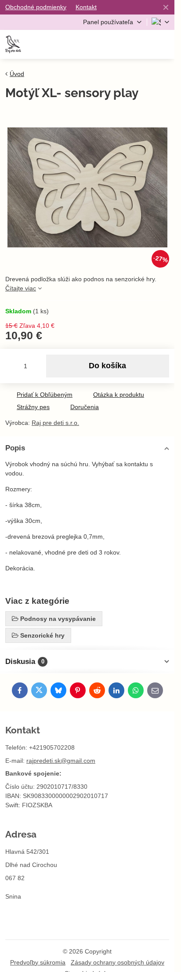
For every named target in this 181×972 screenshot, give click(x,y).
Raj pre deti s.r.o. (55, 422)
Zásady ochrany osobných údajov (117, 962)
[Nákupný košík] (142, 44)
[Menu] (163, 44)
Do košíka (107, 365)
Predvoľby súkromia (37, 962)
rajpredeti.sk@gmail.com (60, 760)
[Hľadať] (120, 44)
